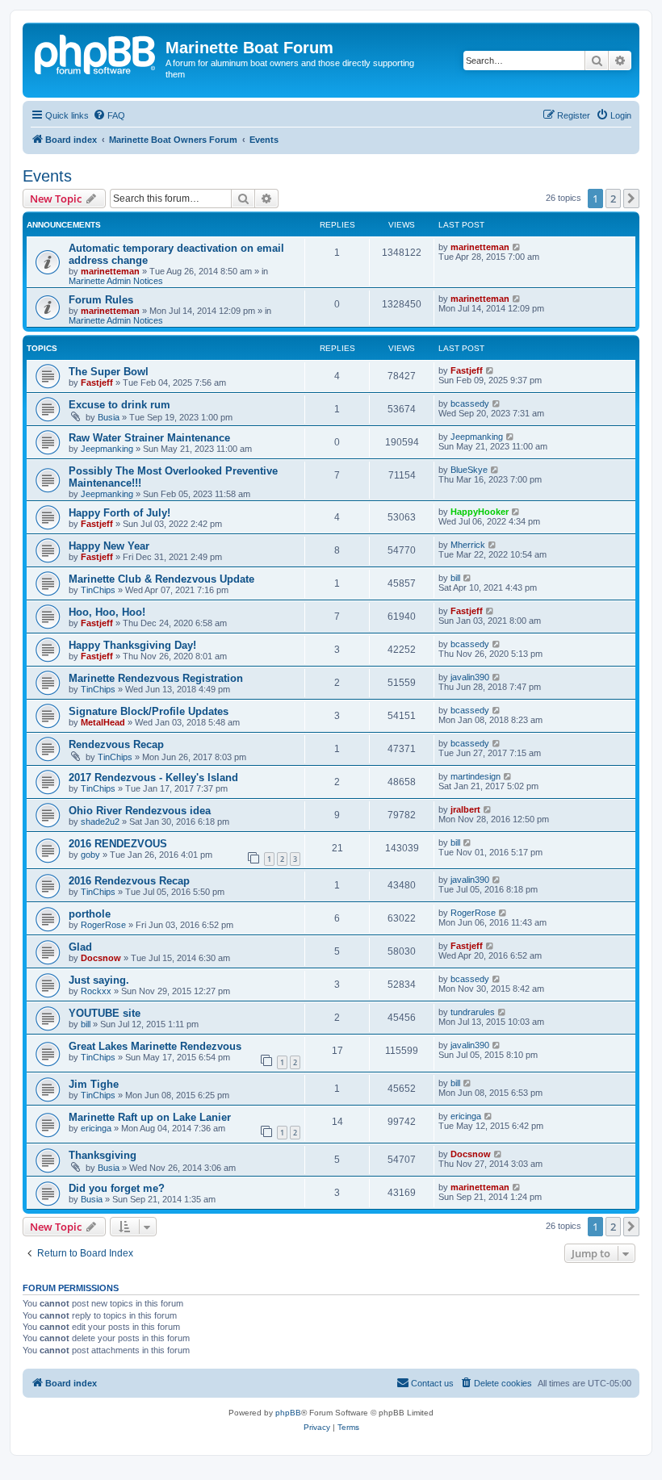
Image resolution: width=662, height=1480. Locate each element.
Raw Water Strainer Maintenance (149, 438)
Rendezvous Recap (116, 744)
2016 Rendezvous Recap (129, 881)
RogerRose (103, 925)
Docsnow (101, 958)
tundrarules (472, 1012)
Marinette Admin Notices (116, 281)
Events (47, 176)
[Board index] (96, 52)
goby (90, 854)
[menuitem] (109, 115)
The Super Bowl (109, 372)
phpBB (288, 1412)
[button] (631, 198)
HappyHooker (479, 511)
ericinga (96, 1128)
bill (455, 578)
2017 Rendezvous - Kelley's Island (153, 777)
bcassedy (469, 403)
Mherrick (467, 545)
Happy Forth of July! (119, 513)
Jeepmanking (107, 449)
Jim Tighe (94, 1084)
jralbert (465, 809)
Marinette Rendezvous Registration (156, 678)
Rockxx (96, 991)
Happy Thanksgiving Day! (132, 645)
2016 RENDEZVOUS (118, 844)
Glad (80, 947)
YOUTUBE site (104, 1013)
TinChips (98, 590)
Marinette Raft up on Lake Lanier (150, 1117)
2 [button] (613, 198)
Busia (108, 417)
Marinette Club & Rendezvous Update (161, 579)
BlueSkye (469, 470)
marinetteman (110, 271)
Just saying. (99, 980)
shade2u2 (100, 821)
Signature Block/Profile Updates (148, 711)
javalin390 (469, 677)
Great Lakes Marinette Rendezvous (155, 1046)
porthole (90, 914)
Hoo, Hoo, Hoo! (107, 612)
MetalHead (103, 722)
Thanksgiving (102, 1155)
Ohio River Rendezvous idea (140, 811)
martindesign (475, 776)
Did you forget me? (117, 1188)
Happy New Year (109, 546)
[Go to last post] (517, 247)
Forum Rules (101, 300)
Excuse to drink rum (119, 405)
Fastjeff (97, 382)
